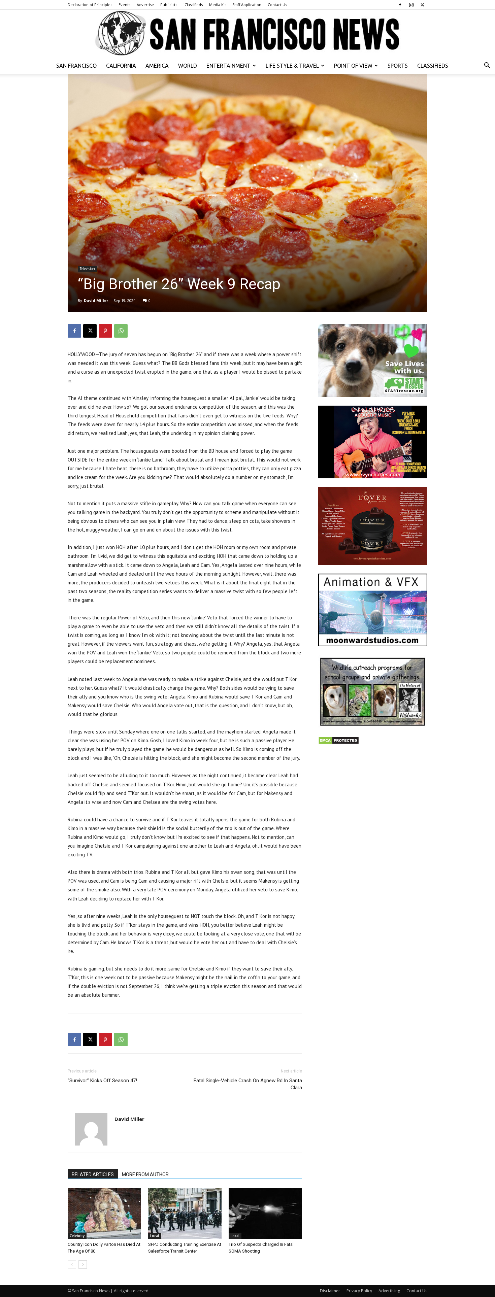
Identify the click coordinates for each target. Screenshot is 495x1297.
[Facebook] (400, 4)
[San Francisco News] (247, 34)
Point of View (353, 66)
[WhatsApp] (121, 331)
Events (124, 4)
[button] (487, 66)
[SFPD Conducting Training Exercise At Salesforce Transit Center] (185, 1213)
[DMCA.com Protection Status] (338, 743)
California (121, 66)
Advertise (145, 4)
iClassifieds (193, 4)
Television (87, 268)
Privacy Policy (359, 1291)
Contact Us (277, 4)
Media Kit (217, 4)
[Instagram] (411, 4)
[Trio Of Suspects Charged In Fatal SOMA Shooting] (265, 1213)
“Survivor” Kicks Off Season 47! (102, 1081)
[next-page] (82, 1264)
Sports (398, 66)
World (187, 66)
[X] (422, 4)
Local (154, 1235)
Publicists (168, 4)
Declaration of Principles (90, 4)
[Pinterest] (105, 331)
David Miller (96, 300)
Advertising (389, 1291)
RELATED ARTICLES (93, 1174)
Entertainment (228, 66)
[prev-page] (72, 1264)
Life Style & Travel (292, 66)
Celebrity (77, 1235)
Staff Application (246, 4)
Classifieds (432, 66)
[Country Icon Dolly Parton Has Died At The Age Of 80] (104, 1213)
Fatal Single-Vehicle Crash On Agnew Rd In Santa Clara (248, 1084)
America (157, 66)
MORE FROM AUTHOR (145, 1174)
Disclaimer (330, 1291)
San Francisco (76, 66)
